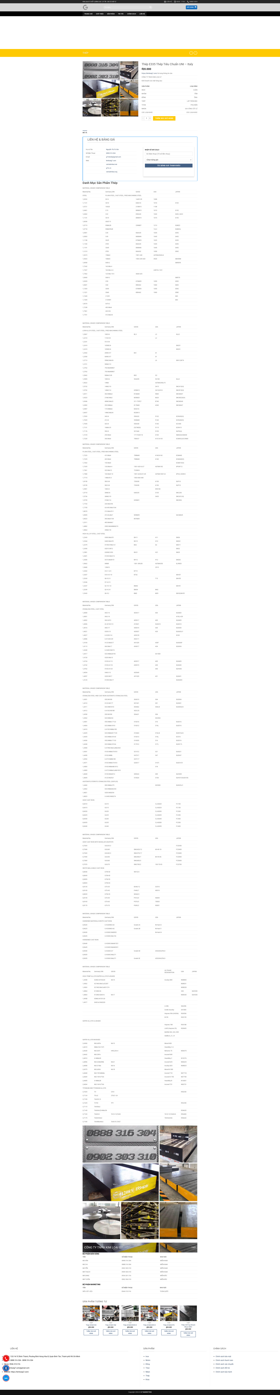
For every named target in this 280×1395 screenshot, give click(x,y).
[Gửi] (150, 7)
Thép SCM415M (110, 1325)
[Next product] (191, 53)
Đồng (148, 1364)
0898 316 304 (111, 153)
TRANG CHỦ (88, 14)
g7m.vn (108, 168)
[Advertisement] (140, 32)
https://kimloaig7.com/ (149, 73)
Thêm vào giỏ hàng (164, 118)
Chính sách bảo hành (224, 1372)
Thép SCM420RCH (149, 1325)
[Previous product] (195, 53)
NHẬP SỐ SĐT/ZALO (152, 150)
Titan (148, 1368)
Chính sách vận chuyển (225, 1364)
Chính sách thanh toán (224, 1360)
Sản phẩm (111, 14)
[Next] (196, 1324)
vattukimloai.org (111, 172)
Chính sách (131, 14)
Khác (148, 1379)
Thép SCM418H (91, 1325)
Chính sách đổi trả (223, 1368)
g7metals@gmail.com (113, 157)
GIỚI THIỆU (100, 14)
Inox (147, 1356)
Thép (85, 53)
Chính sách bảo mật (223, 1356)
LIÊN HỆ (142, 14)
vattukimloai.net (111, 164)
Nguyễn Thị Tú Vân (112, 149)
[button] (191, 7)
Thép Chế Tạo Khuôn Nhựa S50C (188, 1326)
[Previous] (82, 1324)
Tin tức (121, 14)
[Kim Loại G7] (91, 7)
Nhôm (148, 1360)
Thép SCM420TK (169, 1325)
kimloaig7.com (111, 161)
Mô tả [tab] (85, 132)
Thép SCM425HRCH (130, 1325)
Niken (148, 1372)
